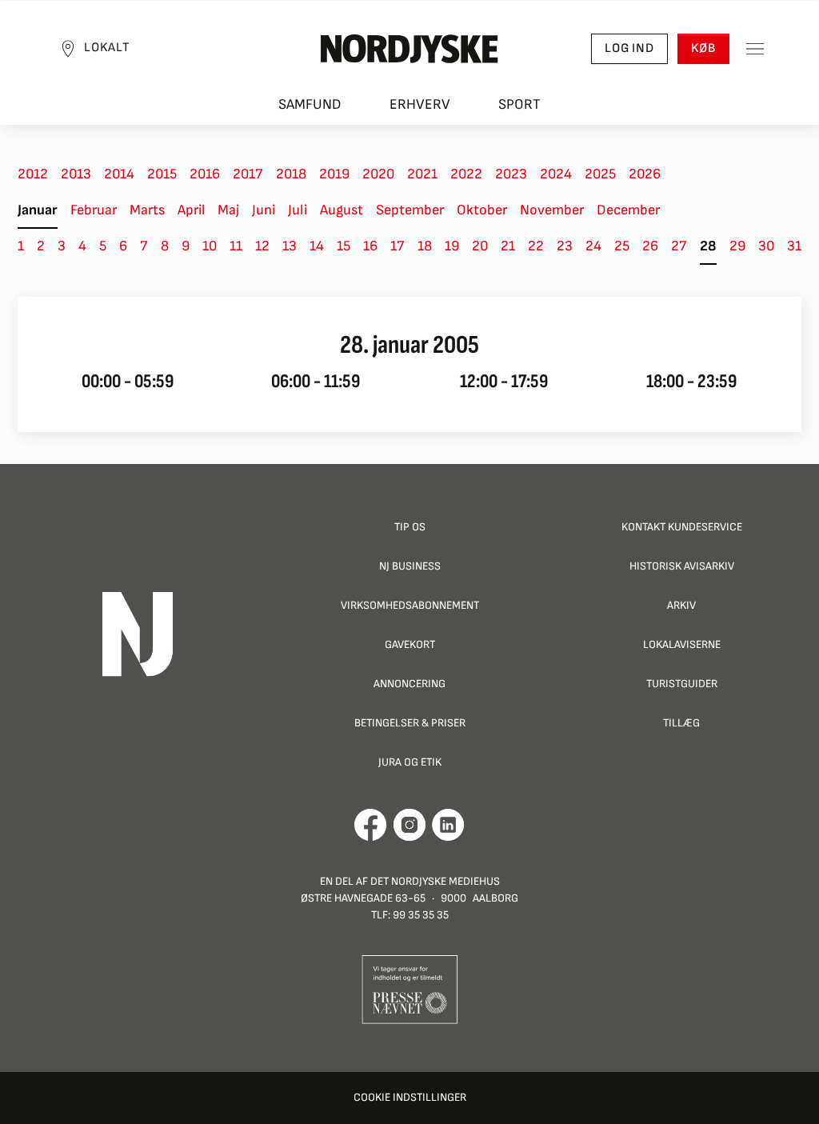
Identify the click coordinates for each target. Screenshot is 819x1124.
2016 (205, 174)
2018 (291, 174)
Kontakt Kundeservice (681, 527)
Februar (93, 210)
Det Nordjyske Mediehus (435, 881)
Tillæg (681, 723)
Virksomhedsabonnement (410, 605)
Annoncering (409, 683)
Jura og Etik (409, 762)
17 (397, 246)
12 (262, 246)
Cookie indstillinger (410, 1097)
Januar (38, 210)
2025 (600, 174)
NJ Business (410, 566)
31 (794, 246)
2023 (511, 174)
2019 (334, 174)
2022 (466, 174)
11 (236, 246)
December (628, 210)
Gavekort (410, 644)
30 (766, 246)
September (410, 210)
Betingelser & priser (409, 723)
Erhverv (420, 104)
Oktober (482, 210)
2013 (76, 174)
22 (536, 246)
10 (209, 246)
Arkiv (681, 605)
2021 (422, 174)
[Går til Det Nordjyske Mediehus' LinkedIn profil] (448, 825)
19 (452, 246)
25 (621, 246)
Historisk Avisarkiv (681, 566)
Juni (263, 210)
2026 (645, 174)
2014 (119, 174)
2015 (162, 174)
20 (480, 246)
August (341, 210)
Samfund (310, 104)
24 (593, 246)
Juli (297, 210)
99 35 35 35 (421, 915)
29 (737, 246)
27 (679, 246)
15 (343, 246)
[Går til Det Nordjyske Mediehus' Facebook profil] (370, 825)
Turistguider (681, 683)
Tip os (409, 527)
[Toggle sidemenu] (755, 49)
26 (650, 246)
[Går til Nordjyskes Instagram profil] (409, 825)
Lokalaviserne (682, 644)
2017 (248, 174)
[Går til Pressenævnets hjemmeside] (410, 988)
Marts (147, 210)
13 (289, 246)
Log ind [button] (629, 48)
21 (508, 246)
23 (565, 246)
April (191, 210)
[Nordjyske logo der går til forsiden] (409, 48)
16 (370, 246)
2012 (33, 174)
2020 (378, 174)
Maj (228, 210)
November (552, 210)
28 (708, 246)
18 (424, 246)
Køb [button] (703, 48)
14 (317, 246)
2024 (556, 174)
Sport (519, 104)
